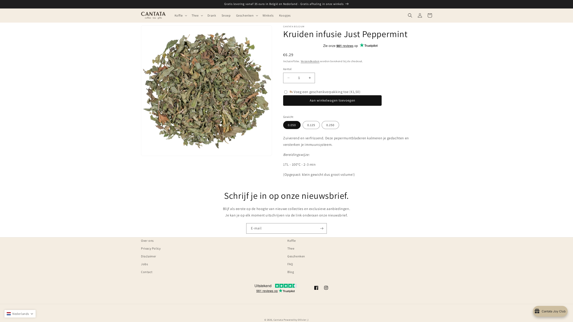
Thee (290, 248)
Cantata (278, 319)
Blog (290, 272)
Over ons (147, 241)
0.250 (330, 125)
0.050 (292, 125)
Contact (146, 272)
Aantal (287, 69)
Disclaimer (148, 256)
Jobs (144, 264)
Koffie (291, 241)
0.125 (311, 125)
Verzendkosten (310, 61)
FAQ (290, 264)
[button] (180, 15)
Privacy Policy (150, 248)
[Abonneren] (322, 228)
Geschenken (296, 256)
